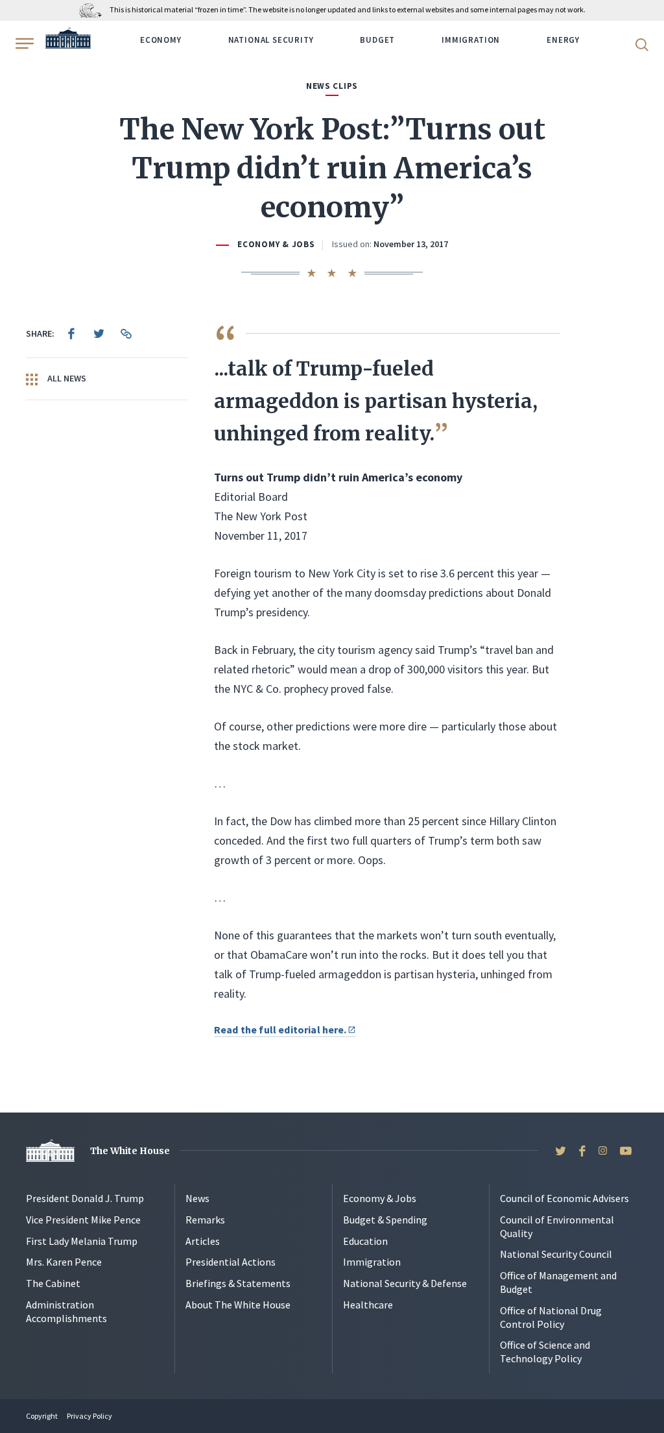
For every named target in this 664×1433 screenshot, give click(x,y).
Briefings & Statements (237, 1283)
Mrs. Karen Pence (64, 1261)
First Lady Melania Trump (81, 1240)
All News (65, 378)
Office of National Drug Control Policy (551, 1317)
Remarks (205, 1219)
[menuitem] (71, 333)
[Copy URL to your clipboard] (125, 333)
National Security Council (556, 1253)
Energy (563, 39)
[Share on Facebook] (71, 333)
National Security (271, 39)
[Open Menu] (23, 43)
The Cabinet (53, 1283)
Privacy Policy (89, 1416)
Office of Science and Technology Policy (545, 1351)
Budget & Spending (385, 1219)
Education (365, 1240)
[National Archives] (93, 9)
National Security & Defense (405, 1283)
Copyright (42, 1416)
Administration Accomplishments (66, 1311)
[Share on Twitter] (98, 333)
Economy (161, 39)
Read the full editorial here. (280, 1029)
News (197, 1198)
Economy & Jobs (275, 244)
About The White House (237, 1304)
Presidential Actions (230, 1261)
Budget (377, 39)
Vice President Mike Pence (83, 1219)
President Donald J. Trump (85, 1198)
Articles (202, 1240)
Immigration (471, 39)
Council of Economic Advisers (564, 1198)
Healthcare (368, 1304)
